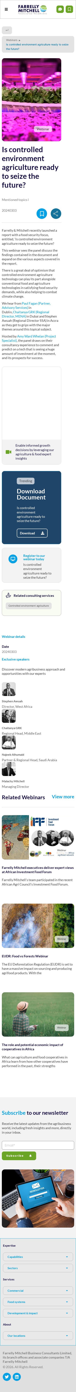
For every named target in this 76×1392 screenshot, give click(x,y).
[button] (6, 9)
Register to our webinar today (34, 557)
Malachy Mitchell (13, 781)
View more (63, 796)
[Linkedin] (17, 1377)
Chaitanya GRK (12, 728)
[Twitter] (7, 1377)
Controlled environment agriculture (28, 605)
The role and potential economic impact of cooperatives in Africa (32, 1047)
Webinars (12, 40)
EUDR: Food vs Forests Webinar (25, 956)
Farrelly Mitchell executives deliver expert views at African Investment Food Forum (38, 870)
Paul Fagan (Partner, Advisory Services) (26, 305)
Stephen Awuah (12, 701)
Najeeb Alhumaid (13, 754)
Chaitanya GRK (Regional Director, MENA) (25, 314)
